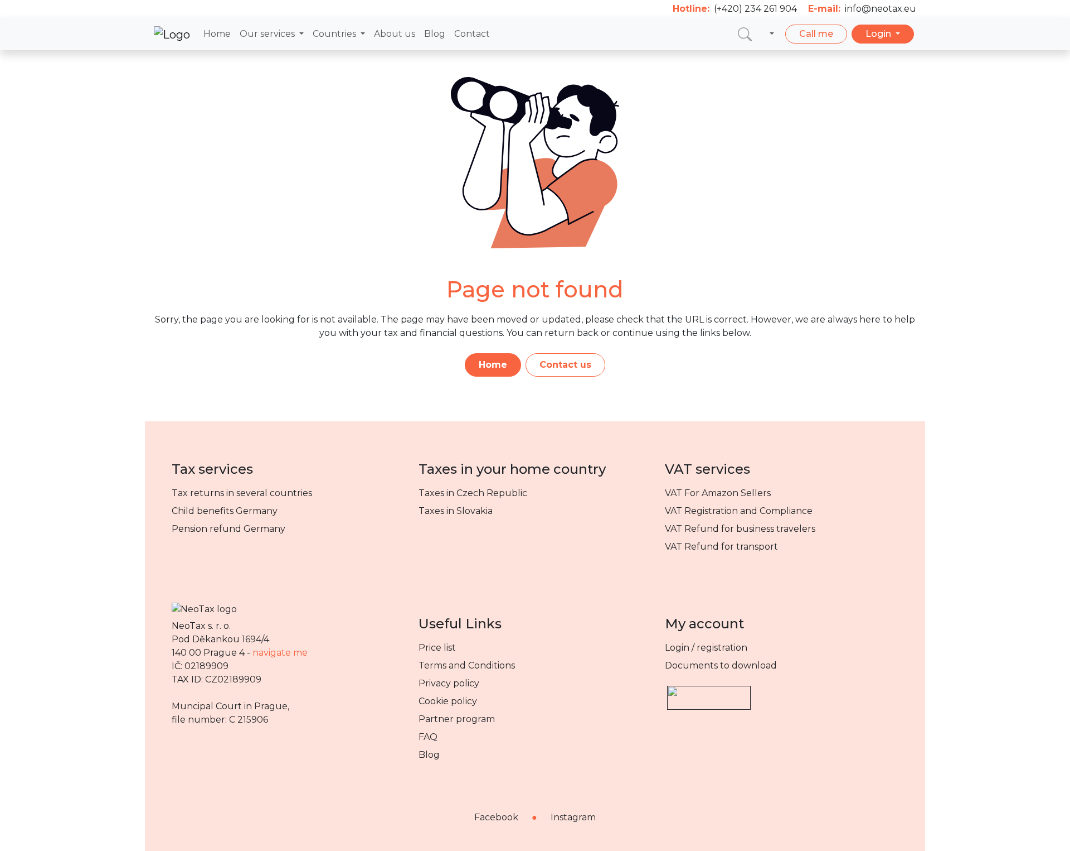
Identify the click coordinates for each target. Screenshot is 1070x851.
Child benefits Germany (225, 511)
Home (217, 33)
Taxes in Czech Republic (473, 493)
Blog (434, 33)
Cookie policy (448, 701)
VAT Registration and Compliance (739, 511)
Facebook (496, 817)
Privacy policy (449, 683)
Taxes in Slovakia (456, 511)
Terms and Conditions (467, 665)
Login (879, 33)
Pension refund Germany (228, 528)
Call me (816, 33)
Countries (335, 33)
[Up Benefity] (709, 692)
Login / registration (706, 647)
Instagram (573, 817)
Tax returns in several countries (242, 493)
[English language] (770, 34)
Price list (437, 647)
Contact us (565, 364)
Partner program (457, 719)
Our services (268, 33)
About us (394, 33)
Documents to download (721, 665)
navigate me (280, 652)
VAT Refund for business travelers (740, 528)
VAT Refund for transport (721, 546)
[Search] (744, 33)
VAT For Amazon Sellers (718, 493)
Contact (472, 33)
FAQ (428, 737)
